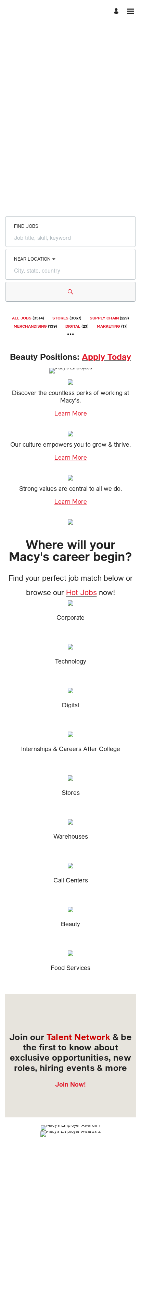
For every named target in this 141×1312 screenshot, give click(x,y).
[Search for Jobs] (70, 292)
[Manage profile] (117, 11)
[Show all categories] (70, 334)
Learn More (70, 413)
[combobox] (70, 237)
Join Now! (70, 1084)
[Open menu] (131, 11)
